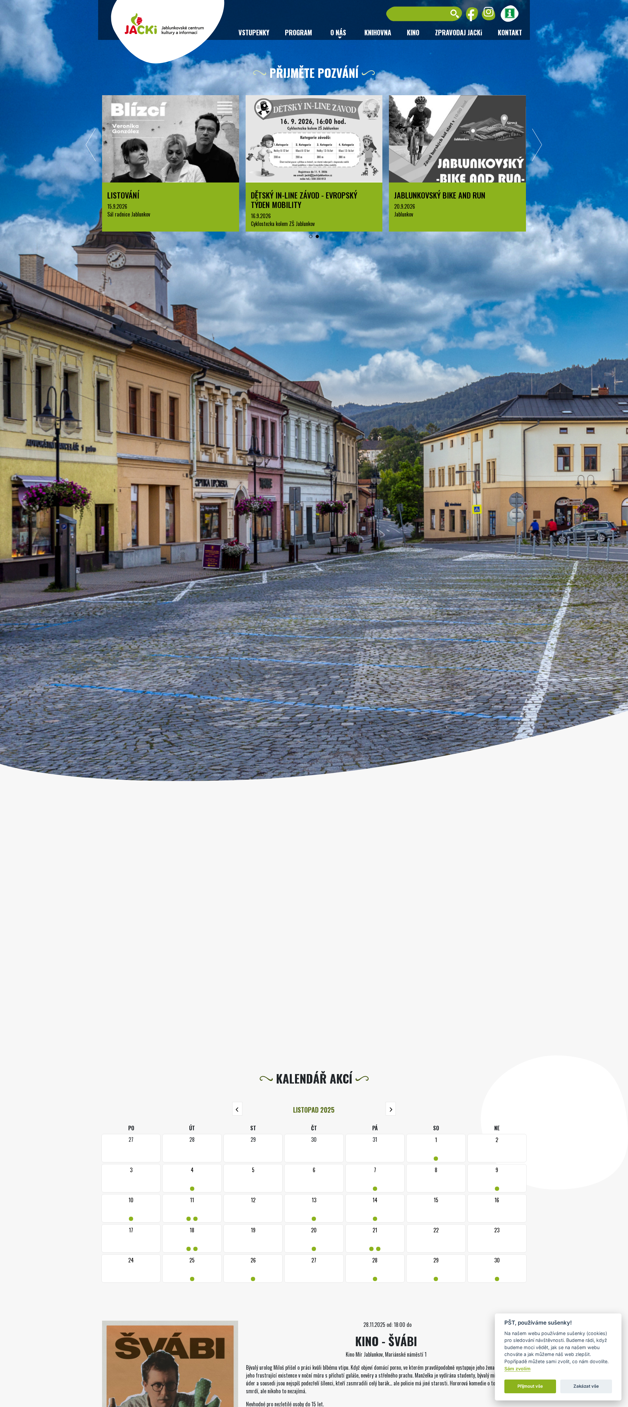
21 (375, 1238)
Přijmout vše (530, 1386)
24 (131, 1260)
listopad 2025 (314, 1110)
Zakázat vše (586, 1386)
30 (497, 1268)
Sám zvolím (517, 1368)
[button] (310, 236)
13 (313, 1208)
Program (298, 32)
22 (436, 1230)
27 (313, 1260)
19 (253, 1230)
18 (192, 1238)
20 (313, 1238)
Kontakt (510, 32)
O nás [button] (338, 32)
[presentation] (91, 146)
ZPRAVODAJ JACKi (458, 32)
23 (496, 1230)
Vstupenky (253, 32)
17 (131, 1230)
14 (375, 1208)
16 (497, 1200)
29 (435, 1268)
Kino (413, 32)
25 (192, 1268)
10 (131, 1208)
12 (253, 1200)
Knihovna (377, 32)
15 (436, 1200)
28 (375, 1268)
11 (192, 1208)
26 (253, 1268)
